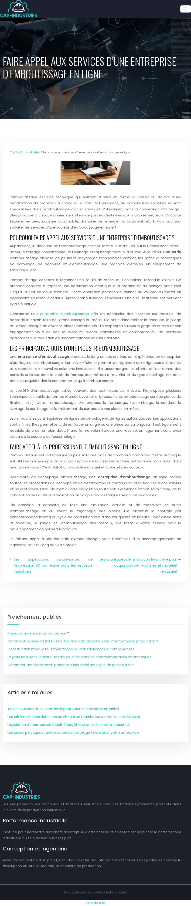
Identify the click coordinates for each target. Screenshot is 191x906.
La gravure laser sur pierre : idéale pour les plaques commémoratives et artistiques (79, 656)
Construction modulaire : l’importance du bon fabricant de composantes (70, 649)
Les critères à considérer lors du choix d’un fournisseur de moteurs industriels (73, 716)
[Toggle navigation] (185, 9)
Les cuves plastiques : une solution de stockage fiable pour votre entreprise (73, 732)
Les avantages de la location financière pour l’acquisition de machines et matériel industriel (138, 565)
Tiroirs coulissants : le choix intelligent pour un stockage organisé (63, 708)
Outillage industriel (27, 152)
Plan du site (95, 902)
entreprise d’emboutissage (64, 313)
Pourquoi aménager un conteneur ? (38, 633)
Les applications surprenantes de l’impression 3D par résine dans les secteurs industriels (53, 565)
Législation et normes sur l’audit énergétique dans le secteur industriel (68, 724)
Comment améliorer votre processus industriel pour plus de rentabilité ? (70, 664)
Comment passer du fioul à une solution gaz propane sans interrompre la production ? (82, 641)
